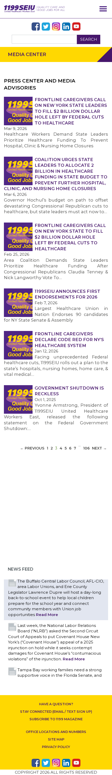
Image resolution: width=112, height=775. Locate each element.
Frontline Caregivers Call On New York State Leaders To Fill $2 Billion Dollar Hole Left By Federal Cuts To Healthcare (71, 111)
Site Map (56, 739)
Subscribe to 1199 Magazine (56, 719)
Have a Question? (56, 704)
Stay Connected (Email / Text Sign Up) (56, 712)
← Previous (32, 448)
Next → (99, 448)
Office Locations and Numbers (56, 732)
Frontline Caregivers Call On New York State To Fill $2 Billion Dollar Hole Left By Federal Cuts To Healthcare (70, 237)
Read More (47, 614)
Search (88, 39)
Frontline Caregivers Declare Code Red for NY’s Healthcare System (69, 339)
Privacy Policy (56, 747)
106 (86, 448)
